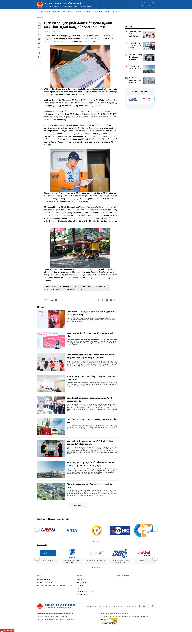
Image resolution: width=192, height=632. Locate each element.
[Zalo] (153, 606)
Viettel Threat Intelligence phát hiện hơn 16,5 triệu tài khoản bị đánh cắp (91, 313)
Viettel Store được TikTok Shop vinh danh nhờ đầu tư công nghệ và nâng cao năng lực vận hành (90, 356)
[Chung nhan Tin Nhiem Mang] (109, 621)
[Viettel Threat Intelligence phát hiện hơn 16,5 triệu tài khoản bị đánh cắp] (51, 319)
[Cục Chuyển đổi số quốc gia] (96, 530)
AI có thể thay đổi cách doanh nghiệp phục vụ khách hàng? (90, 334)
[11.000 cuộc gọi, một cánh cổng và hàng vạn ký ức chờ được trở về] (51, 383)
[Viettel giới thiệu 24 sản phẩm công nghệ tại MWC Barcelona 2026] (51, 405)
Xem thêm (77, 505)
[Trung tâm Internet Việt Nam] (120, 530)
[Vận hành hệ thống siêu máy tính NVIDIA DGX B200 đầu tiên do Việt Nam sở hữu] (51, 448)
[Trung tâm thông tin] (56, 606)
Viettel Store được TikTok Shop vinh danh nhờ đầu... (135, 34)
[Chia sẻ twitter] (102, 300)
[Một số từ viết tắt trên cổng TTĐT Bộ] (39, 53)
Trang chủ (40, 11)
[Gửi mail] (39, 43)
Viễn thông (86, 11)
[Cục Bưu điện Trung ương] (144, 530)
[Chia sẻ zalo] (39, 38)
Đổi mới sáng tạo (67, 11)
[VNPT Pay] (146, 99)
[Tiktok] (148, 606)
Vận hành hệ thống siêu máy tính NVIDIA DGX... (135, 57)
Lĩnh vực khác (116, 11)
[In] (39, 57)
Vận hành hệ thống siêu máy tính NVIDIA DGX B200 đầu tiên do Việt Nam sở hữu (90, 442)
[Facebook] (139, 606)
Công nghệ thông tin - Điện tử (86, 591)
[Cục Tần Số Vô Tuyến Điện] (48, 530)
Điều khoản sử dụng (104, 606)
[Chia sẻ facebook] (39, 34)
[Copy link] (39, 47)
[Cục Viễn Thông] (72, 530)
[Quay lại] (39, 63)
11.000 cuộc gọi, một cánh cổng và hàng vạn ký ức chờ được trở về (91, 377)
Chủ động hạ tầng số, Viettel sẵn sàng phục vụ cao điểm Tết (91, 421)
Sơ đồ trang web (118, 606)
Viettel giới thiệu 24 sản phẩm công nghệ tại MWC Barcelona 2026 (89, 399)
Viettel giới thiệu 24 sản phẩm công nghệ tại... (135, 45)
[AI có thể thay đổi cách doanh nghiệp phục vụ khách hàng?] (51, 340)
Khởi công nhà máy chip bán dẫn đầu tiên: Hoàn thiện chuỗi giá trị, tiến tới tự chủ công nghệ (91, 464)
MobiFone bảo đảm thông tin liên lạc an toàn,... (135, 80)
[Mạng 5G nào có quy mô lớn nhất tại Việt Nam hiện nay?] (51, 491)
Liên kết (152, 2)
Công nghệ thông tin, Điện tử (101, 11)
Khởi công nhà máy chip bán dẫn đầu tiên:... (135, 68)
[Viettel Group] (133, 99)
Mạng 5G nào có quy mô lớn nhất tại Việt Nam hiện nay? (89, 485)
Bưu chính (78, 11)
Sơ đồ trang (142, 2)
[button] (93, 541)
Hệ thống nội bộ (91, 606)
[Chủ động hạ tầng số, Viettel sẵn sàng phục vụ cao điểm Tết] (51, 426)
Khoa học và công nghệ (52, 11)
